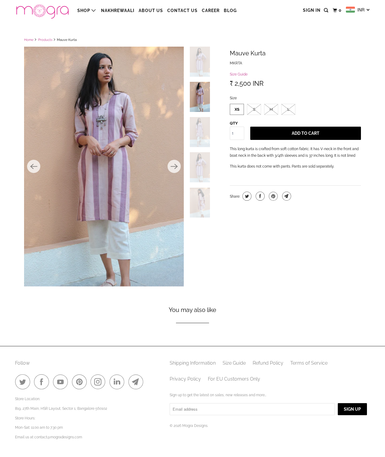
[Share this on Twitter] (246, 196)
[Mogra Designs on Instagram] (100, 381)
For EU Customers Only (234, 379)
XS (237, 109)
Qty (234, 123)
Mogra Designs (195, 426)
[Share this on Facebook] (259, 196)
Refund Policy (268, 363)
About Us (151, 10)
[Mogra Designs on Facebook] (43, 381)
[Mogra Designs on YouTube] (62, 381)
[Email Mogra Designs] (137, 381)
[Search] (327, 10)
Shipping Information (193, 363)
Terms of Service (309, 363)
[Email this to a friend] (286, 196)
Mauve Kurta (248, 53)
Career (211, 10)
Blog (230, 10)
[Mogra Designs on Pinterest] (81, 381)
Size (233, 98)
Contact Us (182, 10)
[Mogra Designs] (42, 10)
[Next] (174, 166)
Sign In (312, 10)
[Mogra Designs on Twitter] (24, 381)
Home (28, 40)
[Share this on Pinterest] (272, 196)
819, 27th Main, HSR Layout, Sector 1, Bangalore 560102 (61, 408)
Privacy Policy (185, 379)
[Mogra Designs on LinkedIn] (118, 381)
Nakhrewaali (117, 10)
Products (45, 40)
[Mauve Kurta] (104, 166)
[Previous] (33, 166)
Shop (84, 10)
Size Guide (239, 74)
